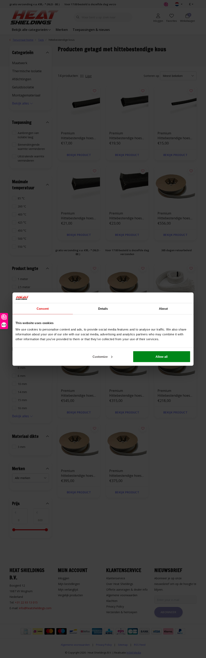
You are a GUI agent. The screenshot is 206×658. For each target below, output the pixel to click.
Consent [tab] (43, 308)
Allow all (162, 356)
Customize (100, 356)
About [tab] (163, 308)
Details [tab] (103, 308)
